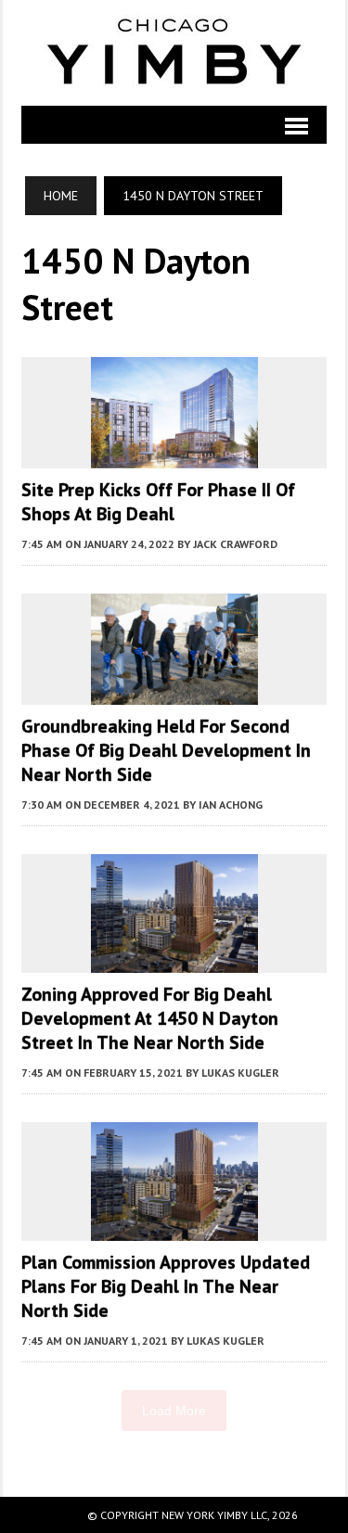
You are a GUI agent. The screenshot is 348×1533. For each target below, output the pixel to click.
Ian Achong (231, 804)
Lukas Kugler (240, 1072)
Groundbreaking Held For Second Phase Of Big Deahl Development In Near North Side (166, 750)
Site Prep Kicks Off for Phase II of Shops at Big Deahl (158, 502)
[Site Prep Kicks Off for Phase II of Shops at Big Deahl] (174, 455)
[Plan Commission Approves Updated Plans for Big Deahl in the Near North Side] (174, 1229)
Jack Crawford (235, 544)
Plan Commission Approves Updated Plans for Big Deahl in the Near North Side (165, 1286)
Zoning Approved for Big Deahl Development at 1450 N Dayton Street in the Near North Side (149, 1018)
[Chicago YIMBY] (173, 52)
